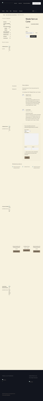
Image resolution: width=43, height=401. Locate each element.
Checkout (20, 11)
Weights (6, 29)
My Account (15, 11)
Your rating (27, 129)
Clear (36, 32)
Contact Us (20, 3)
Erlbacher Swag (5, 34)
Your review (27, 132)
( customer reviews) (35, 23)
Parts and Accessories (7, 26)
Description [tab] (14, 85)
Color (27, 31)
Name (26, 146)
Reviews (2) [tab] (14, 89)
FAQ (10, 11)
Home (3, 11)
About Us (15, 3)
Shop (7, 11)
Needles (6, 28)
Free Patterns (5, 38)
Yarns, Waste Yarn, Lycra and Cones (11, 14)
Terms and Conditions (26, 3)
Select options (16, 251)
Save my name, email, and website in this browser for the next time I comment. (31, 153)
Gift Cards (5, 36)
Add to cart (33, 36)
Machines (5, 21)
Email (33, 146)
